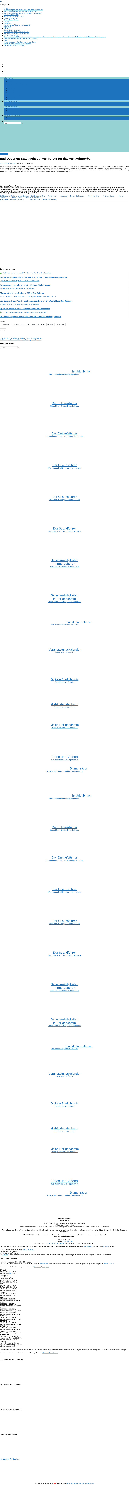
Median (9, 1273)
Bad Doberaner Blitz (38, 196)
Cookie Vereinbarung (11, 18)
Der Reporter (52, 196)
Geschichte (7, 23)
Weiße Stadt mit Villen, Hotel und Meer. (64, 602)
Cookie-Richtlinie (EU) (11, 15)
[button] (5, 121)
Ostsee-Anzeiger (93, 196)
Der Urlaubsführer (64, 465)
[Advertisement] (64, 139)
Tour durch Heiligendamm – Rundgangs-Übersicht (20, 38)
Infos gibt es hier (28, 1249)
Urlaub (6, 40)
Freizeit (6, 21)
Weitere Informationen (50, 1353)
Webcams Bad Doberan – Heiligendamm (17, 44)
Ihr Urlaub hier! (81, 371)
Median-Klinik (109, 1263)
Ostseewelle (52, 199)
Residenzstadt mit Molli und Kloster (64, 566)
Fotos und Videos (64, 757)
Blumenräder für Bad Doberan (14, 16)
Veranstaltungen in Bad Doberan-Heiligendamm (20, 42)
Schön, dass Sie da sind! (12, 30)
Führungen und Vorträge (56, 1243)
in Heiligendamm (64, 597)
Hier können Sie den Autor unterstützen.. (80, 1483)
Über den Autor (68, 1241)
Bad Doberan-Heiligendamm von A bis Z (64, 625)
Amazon (5, 1255)
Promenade (44, 1263)
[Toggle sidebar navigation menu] (1, 1)
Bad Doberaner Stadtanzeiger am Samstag (14, 196)
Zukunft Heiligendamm (31, 198)
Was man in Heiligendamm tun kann (64, 500)
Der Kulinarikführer (64, 403)
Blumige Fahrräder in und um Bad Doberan (64, 771)
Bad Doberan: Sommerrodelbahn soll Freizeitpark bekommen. (20, 340)
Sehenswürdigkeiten (11, 35)
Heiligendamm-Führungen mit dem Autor (17, 25)
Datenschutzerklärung (11, 20)
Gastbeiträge (88, 1246)
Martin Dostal (11, 163)
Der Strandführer (64, 528)
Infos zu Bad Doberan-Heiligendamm (64, 374)
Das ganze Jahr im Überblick (64, 652)
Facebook (37, 1267)
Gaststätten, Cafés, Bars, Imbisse (64, 406)
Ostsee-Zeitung (108, 196)
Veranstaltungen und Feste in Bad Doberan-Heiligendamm (23, 10)
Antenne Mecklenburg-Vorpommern (12, 199)
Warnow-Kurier (17, 198)
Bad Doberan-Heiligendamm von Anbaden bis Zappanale (23, 13)
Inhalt (5, 8)
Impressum (7, 27)
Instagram (45, 1267)
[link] (64, 1353)
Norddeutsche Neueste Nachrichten (72, 196)
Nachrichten (4, 154)
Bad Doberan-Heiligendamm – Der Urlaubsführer (20, 11)
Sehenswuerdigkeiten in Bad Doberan (16, 32)
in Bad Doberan (64, 561)
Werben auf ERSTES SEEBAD (14, 45)
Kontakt (6, 28)
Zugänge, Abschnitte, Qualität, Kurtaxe (64, 531)
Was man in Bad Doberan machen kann (64, 468)
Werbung (106, 1246)
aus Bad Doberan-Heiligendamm (64, 760)
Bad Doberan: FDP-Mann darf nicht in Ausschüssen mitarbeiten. (21, 338)
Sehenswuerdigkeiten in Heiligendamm (17, 33)
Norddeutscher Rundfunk (38, 199)
